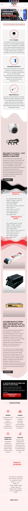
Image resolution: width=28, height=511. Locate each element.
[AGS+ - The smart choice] (14, 4)
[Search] (26, 5)
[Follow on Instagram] (12, 1)
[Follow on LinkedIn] (16, 1)
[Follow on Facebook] (10, 1)
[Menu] (2, 4)
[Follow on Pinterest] (14, 1)
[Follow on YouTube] (18, 1)
